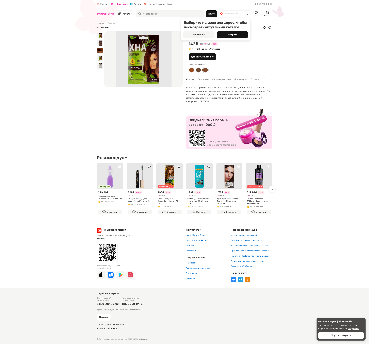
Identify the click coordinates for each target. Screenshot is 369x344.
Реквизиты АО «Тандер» (242, 266)
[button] (234, 13)
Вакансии (190, 278)
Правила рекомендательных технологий (250, 251)
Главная (100, 23)
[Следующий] (272, 189)
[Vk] (234, 279)
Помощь (190, 245)
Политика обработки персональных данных (251, 256)
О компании (191, 273)
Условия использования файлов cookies (250, 245)
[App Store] (101, 275)
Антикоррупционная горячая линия (247, 261)
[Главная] (105, 14)
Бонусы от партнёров (196, 240)
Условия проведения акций (244, 235)
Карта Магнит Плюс (195, 235)
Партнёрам (191, 263)
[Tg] (240, 279)
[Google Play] (120, 275)
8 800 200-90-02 (263, 4)
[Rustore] (111, 275)
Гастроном (191, 251)
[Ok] (247, 279)
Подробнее (353, 328)
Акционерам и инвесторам (198, 268)
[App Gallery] (130, 275)
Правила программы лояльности (246, 240)
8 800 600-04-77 (133, 303)
